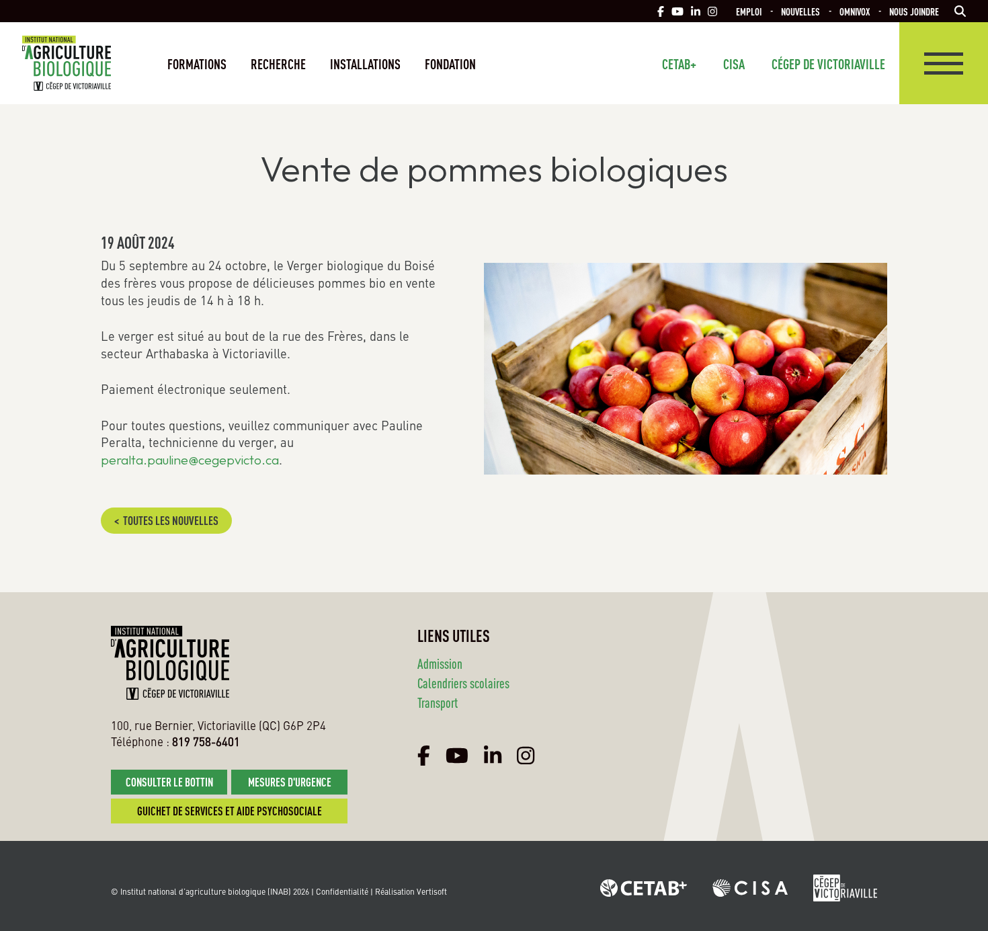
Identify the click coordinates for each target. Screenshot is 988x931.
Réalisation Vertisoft (411, 891)
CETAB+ (679, 63)
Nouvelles (800, 11)
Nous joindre (914, 11)
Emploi (748, 11)
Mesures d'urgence (289, 781)
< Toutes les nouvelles (166, 520)
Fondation (450, 63)
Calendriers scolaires (463, 682)
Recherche (278, 63)
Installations (365, 63)
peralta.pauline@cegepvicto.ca (190, 460)
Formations (197, 63)
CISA (734, 63)
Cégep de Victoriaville (828, 63)
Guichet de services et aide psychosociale (229, 810)
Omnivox (854, 11)
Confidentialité (342, 891)
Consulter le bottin (169, 781)
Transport (437, 702)
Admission (439, 663)
